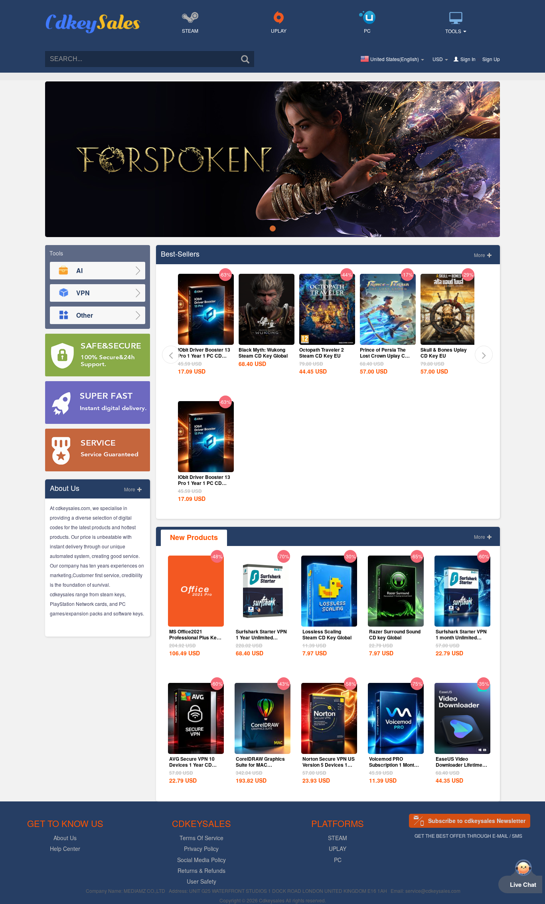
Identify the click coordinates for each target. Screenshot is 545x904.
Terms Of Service (201, 838)
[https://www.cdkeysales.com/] (93, 14)
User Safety (201, 881)
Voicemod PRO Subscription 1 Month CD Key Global (393, 764)
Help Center (65, 849)
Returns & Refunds (201, 870)
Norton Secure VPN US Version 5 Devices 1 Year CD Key (328, 764)
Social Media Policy (201, 860)
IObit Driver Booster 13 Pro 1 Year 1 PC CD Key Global (204, 355)
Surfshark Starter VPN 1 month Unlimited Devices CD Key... (461, 637)
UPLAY (278, 30)
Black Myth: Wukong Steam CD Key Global (263, 352)
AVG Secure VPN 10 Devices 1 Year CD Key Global (192, 764)
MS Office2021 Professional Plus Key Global (194, 637)
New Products (194, 537)
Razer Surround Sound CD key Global (395, 634)
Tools (453, 31)
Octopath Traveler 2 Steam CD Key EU (321, 352)
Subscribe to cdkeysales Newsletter (476, 821)
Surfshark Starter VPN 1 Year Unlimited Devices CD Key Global (261, 640)
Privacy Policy (201, 849)
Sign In (468, 58)
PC (367, 30)
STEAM (190, 30)
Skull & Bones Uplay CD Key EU (444, 352)
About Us (65, 838)
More (130, 489)
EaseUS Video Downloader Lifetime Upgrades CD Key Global (459, 767)
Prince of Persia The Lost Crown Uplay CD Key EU (384, 355)
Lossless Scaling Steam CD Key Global (326, 634)
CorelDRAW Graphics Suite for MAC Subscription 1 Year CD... (260, 767)
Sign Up (491, 58)
